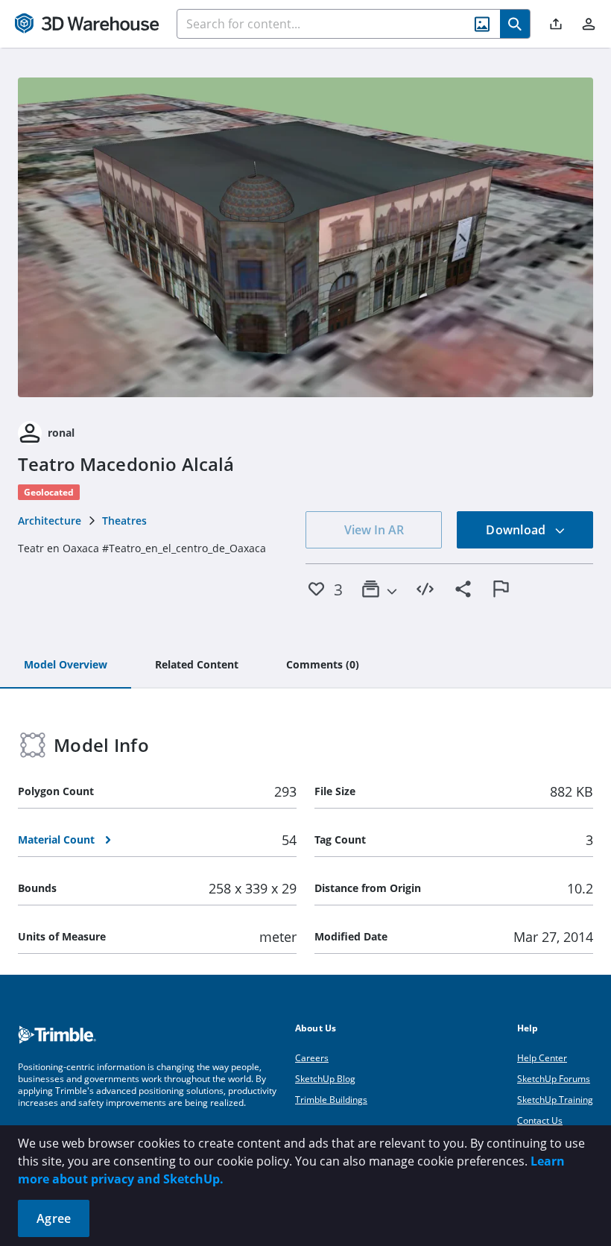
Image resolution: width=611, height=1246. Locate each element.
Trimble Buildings (331, 1099)
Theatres (124, 520)
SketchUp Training (555, 1099)
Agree (54, 1218)
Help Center (542, 1057)
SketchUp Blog (325, 1078)
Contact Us (540, 1120)
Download (517, 530)
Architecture (49, 520)
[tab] (65, 665)
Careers (312, 1057)
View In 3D (306, 237)
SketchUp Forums (553, 1078)
